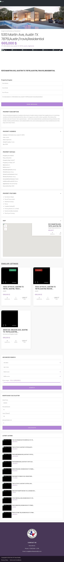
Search (32, 387)
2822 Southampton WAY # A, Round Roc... (24, 491)
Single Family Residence (7, 31)
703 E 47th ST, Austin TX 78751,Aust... (22, 447)
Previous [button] (3, 49)
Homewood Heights (8, 334)
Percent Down (6, 406)
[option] (6, 50)
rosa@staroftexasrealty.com (34, 551)
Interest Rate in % (7, 420)
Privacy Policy (4, 560)
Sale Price (5, 400)
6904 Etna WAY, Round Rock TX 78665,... (23, 469)
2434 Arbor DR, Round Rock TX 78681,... (23, 505)
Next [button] (59, 49)
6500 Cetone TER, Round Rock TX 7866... (23, 512)
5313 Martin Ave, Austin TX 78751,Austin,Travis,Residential (28, 70)
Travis (12, 142)
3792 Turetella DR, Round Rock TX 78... (23, 498)
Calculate (32, 427)
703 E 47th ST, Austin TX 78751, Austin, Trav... (13, 288)
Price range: (5, 380)
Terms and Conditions (15, 560)
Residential (17, 31)
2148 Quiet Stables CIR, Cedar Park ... (22, 476)
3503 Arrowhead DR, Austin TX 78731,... (23, 454)
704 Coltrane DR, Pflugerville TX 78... (23, 440)
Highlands (31, 46)
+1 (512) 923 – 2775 (34, 548)
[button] (35, 240)
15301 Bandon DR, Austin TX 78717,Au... (22, 461)
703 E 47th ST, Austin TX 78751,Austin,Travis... (45, 288)
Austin (25, 46)
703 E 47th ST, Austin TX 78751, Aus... (22, 483)
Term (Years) (6, 413)
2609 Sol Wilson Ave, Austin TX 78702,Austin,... (15, 331)
